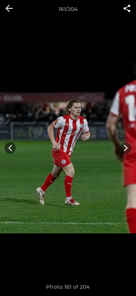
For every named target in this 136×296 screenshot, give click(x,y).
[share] (126, 9)
